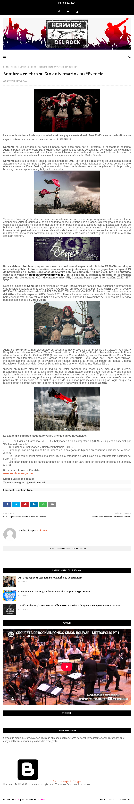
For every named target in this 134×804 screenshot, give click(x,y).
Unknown (10, 81)
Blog (17, 799)
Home (102, 799)
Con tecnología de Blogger (66, 781)
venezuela (24, 66)
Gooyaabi (41, 799)
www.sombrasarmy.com (18, 473)
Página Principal (10, 66)
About (112, 799)
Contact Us (125, 799)
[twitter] (68, 11)
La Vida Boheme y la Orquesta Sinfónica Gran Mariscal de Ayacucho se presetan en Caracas (69, 605)
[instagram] (76, 11)
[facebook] (59, 11)
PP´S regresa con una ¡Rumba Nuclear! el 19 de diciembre (50, 577)
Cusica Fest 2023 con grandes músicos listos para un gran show (54, 591)
